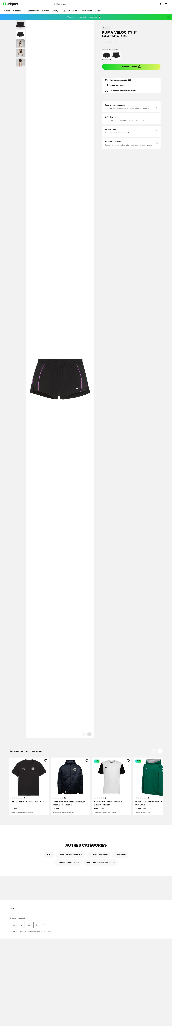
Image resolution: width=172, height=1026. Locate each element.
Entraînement (120, 855)
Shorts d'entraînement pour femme (100, 862)
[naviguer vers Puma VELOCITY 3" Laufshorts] (116, 55)
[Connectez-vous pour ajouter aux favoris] (46, 761)
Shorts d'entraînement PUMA (70, 855)
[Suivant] (89, 734)
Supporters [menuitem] (18, 11)
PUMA (49, 855)
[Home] (10, 4)
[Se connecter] (160, 4)
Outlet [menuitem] (97, 11)
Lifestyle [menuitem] (56, 11)
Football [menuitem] (6, 11)
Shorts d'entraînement (99, 855)
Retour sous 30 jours (118, 85)
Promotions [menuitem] (87, 11)
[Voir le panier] (166, 4)
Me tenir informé (129, 67)
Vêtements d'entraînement (68, 862)
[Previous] (154, 750)
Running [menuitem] (45, 11)
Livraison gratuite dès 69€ (120, 80)
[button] (20, 34)
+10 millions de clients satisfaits (123, 90)
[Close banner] (168, 17)
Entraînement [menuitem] (32, 11)
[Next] (160, 750)
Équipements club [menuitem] (71, 11)
